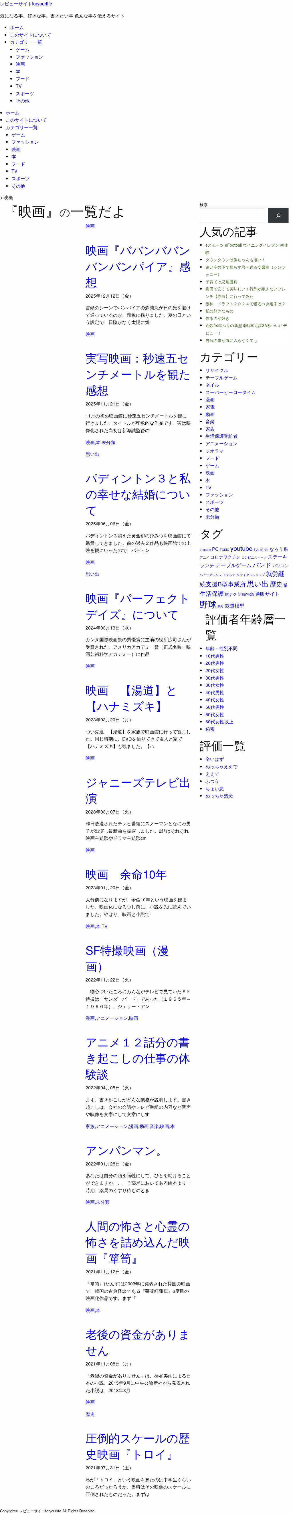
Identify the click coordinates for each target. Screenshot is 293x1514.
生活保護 (212, 593)
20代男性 (214, 663)
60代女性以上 (219, 721)
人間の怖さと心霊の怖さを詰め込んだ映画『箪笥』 (138, 1241)
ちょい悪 (214, 788)
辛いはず (214, 759)
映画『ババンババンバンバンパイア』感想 (138, 266)
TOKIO (224, 549)
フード (22, 78)
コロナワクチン (225, 556)
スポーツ (25, 93)
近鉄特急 (246, 594)
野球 (208, 604)
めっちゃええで (221, 766)
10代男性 (214, 655)
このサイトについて (30, 34)
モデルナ (229, 575)
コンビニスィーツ (254, 557)
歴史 (90, 1414)
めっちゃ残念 (219, 795)
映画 (20, 64)
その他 (22, 100)
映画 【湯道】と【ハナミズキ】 (131, 697)
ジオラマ (214, 451)
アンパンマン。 (126, 1149)
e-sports (205, 549)
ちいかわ (261, 549)
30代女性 (214, 685)
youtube (241, 548)
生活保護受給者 (221, 436)
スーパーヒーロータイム (230, 392)
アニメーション (112, 1018)
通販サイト (267, 593)
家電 (210, 406)
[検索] (278, 215)
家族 (90, 1126)
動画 (144, 1126)
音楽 (154, 1126)
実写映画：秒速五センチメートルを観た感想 (138, 373)
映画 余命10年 (126, 873)
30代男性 (214, 677)
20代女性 (214, 670)
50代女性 (214, 714)
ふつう (212, 781)
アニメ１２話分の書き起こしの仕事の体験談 (138, 1057)
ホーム (17, 27)
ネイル (212, 384)
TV (19, 86)
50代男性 (214, 707)
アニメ (204, 557)
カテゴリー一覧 (26, 42)
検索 (204, 204)
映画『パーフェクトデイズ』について (138, 605)
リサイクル (216, 370)
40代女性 (214, 699)
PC (215, 548)
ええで (212, 774)
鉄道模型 (234, 605)
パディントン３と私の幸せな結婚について (138, 493)
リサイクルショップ (251, 575)
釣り (220, 606)
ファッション (29, 57)
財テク (231, 594)
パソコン (281, 565)
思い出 (92, 454)
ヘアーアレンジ (211, 575)
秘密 (210, 729)
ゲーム (22, 49)
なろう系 (279, 548)
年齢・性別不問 (221, 648)
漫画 (90, 1018)
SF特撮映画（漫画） (127, 957)
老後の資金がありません (138, 1341)
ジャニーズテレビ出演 (138, 789)
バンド (262, 564)
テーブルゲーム (221, 377)
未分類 (108, 442)
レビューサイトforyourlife (26, 3)
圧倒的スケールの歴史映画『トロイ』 (138, 1445)
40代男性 (214, 692)
